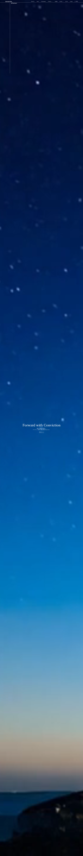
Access (66, 1)
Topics (38, 1)
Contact (71, 1)
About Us (32, 1)
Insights (56, 1)
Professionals (43, 1)
